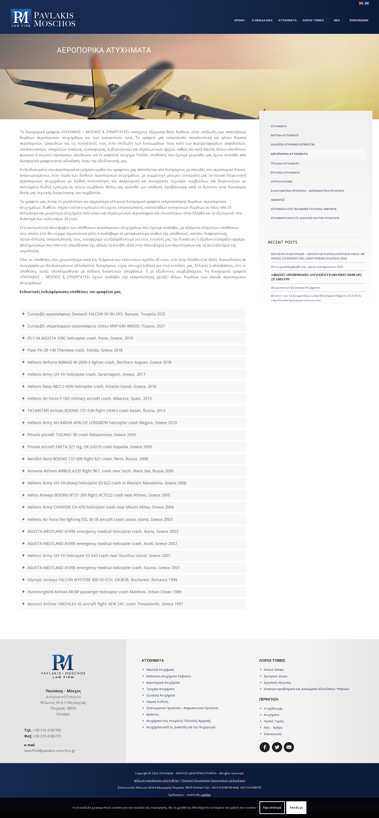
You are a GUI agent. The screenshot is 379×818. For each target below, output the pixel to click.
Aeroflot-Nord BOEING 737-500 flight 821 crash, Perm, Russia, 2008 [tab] (87, 458)
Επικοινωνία (272, 734)
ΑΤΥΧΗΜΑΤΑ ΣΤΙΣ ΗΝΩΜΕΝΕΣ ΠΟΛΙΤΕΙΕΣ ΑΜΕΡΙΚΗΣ (304, 209)
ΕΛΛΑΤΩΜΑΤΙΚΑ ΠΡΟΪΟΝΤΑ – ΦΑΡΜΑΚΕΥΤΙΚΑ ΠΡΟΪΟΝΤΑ (307, 191)
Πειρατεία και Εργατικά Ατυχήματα (295, 287)
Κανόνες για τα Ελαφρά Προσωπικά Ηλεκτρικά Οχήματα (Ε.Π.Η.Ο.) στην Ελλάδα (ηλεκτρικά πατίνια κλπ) (316, 297)
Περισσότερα (272, 807)
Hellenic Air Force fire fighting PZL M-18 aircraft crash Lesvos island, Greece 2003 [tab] (99, 519)
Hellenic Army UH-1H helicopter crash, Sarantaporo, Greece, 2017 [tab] (86, 374)
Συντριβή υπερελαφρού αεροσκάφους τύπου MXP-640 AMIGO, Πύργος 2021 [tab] (96, 326)
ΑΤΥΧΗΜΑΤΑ (279, 126)
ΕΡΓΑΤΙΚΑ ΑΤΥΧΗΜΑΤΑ (285, 172)
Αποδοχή (296, 807)
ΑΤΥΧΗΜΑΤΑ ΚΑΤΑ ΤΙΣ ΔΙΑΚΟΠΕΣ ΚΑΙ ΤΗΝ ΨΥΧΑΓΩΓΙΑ (305, 218)
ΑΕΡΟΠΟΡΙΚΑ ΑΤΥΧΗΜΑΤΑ (289, 154)
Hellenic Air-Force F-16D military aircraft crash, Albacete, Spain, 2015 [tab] (89, 398)
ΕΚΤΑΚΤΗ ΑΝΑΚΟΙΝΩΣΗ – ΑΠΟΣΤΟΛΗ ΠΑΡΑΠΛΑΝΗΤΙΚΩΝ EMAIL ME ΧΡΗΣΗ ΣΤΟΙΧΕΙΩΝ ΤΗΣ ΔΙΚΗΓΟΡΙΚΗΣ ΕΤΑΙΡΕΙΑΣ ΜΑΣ (318, 256)
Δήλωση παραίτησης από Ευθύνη (156, 780)
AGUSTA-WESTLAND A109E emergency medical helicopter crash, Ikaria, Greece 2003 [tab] (102, 531)
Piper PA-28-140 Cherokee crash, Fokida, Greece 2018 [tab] (75, 350)
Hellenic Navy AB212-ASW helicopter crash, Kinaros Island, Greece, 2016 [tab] (91, 386)
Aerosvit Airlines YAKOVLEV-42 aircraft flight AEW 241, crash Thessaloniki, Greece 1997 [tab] (105, 603)
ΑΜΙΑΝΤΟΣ (278, 200)
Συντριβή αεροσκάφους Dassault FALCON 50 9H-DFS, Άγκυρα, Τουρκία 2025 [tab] (96, 313)
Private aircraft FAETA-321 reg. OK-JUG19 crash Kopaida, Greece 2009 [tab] (89, 446)
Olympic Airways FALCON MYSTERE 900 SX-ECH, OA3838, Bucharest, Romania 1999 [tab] (102, 579)
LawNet (206, 795)
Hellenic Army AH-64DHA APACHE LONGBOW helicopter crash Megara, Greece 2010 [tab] (102, 422)
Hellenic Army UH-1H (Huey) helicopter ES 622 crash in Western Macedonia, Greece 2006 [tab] (106, 482)
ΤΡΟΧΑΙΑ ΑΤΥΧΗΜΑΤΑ (285, 163)
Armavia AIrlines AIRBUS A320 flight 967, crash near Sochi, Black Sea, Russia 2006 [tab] (100, 470)
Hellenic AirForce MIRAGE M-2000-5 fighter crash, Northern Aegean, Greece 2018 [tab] (99, 362)
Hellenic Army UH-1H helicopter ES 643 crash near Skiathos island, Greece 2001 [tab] (98, 555)
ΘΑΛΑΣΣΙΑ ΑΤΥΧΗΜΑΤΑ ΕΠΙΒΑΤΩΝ (293, 144)
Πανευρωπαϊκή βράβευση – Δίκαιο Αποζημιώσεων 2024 (307, 266)
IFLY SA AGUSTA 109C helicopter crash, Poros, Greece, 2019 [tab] (80, 338)
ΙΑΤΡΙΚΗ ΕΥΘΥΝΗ (281, 181)
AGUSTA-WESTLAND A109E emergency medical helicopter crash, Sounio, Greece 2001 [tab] (103, 567)
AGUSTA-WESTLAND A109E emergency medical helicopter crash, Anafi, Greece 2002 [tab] (102, 543)
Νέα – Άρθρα (273, 727)
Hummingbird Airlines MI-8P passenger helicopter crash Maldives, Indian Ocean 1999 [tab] (104, 591)
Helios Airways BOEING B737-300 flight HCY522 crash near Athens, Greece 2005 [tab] (98, 495)
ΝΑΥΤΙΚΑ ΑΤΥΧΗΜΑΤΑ (285, 135)
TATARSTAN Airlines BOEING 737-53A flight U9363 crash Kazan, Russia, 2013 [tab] (96, 410)
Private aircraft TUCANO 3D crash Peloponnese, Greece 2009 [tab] (81, 434)
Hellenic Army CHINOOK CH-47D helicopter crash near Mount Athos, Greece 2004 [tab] (100, 507)
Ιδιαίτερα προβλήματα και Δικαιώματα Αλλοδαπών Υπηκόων (307, 689)
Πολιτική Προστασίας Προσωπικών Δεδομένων (213, 780)
